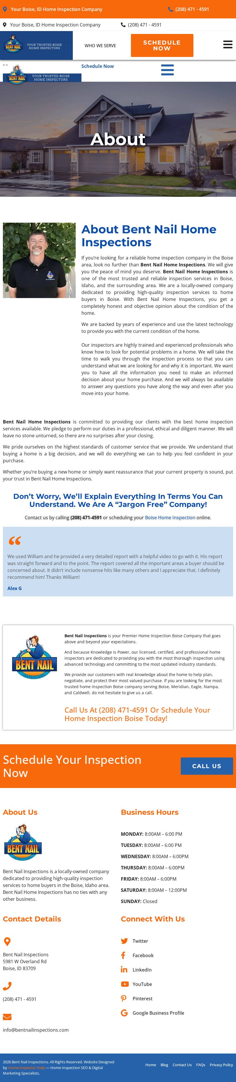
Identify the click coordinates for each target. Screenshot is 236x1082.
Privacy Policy (221, 1064)
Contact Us (182, 1064)
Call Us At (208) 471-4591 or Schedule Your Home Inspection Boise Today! (137, 714)
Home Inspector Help (26, 1067)
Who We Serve (100, 45)
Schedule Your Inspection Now (72, 766)
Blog (164, 1064)
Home (150, 1064)
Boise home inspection (170, 517)
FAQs (200, 1064)
